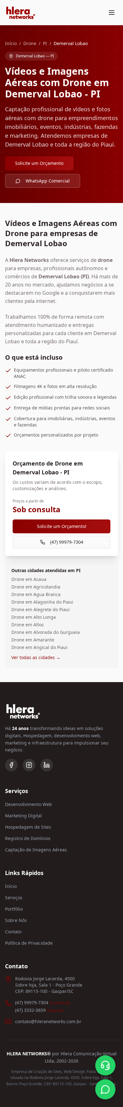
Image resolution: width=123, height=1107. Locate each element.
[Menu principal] (111, 12)
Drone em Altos (27, 625)
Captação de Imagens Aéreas (36, 850)
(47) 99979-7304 (66, 542)
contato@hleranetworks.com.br (48, 1021)
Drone (29, 43)
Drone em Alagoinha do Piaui (42, 602)
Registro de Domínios (27, 838)
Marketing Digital (23, 816)
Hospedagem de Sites (28, 827)
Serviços (13, 898)
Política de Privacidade (29, 943)
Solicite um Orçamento (39, 163)
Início (11, 43)
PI (45, 43)
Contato (13, 932)
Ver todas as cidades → (36, 657)
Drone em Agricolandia (35, 587)
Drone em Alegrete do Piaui (40, 609)
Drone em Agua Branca (36, 594)
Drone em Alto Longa (33, 617)
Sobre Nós (16, 920)
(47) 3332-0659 (39, 1010)
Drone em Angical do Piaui (39, 647)
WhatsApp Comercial (48, 181)
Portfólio (14, 909)
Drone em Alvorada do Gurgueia (45, 632)
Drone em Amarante (32, 640)
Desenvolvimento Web (28, 804)
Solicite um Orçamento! (61, 526)
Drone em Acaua (28, 579)
